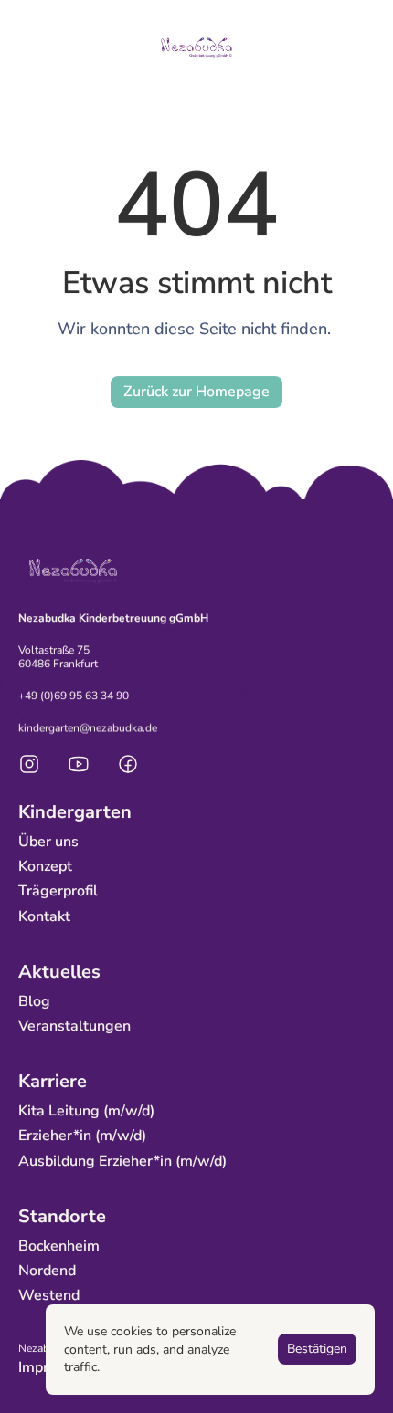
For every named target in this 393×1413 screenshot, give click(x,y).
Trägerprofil (58, 892)
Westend (49, 1296)
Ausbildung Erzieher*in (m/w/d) (122, 1161)
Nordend (47, 1271)
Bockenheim (59, 1246)
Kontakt (44, 916)
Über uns (48, 842)
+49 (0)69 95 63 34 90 (73, 695)
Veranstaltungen (74, 1027)
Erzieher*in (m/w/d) (82, 1136)
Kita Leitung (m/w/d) (86, 1112)
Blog (34, 1001)
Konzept (45, 867)
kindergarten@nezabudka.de (87, 727)
